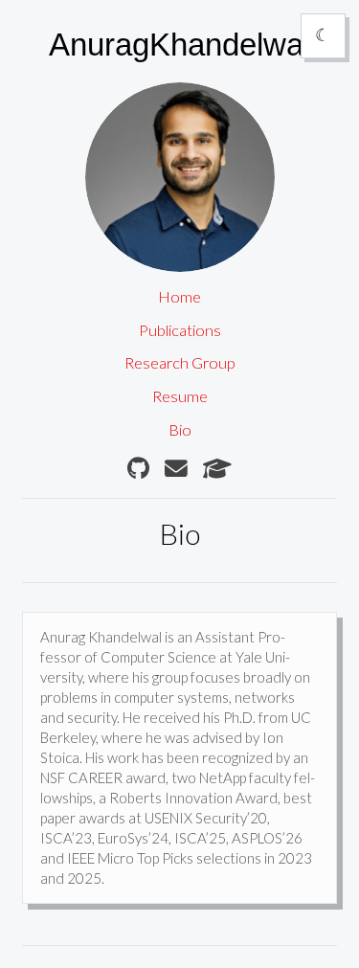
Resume (180, 396)
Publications (180, 330)
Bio (179, 429)
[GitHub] (138, 468)
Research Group (180, 362)
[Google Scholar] (217, 468)
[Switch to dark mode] (323, 35)
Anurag (179, 43)
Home (179, 296)
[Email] (176, 468)
